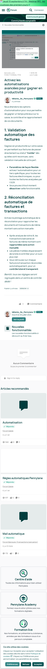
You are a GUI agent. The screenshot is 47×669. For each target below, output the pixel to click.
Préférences (12, 664)
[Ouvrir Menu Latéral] (3, 10)
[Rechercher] (30, 10)
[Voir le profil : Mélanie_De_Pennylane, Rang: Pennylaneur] (7, 100)
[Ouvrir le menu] (43, 25)
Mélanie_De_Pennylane (22, 98)
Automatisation (12, 422)
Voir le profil (19, 319)
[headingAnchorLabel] (22, 139)
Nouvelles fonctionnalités (14, 25)
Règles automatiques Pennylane (23, 478)
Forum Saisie (8, 431)
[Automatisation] (23, 405)
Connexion (39, 10)
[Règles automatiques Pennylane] (23, 461)
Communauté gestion (35, 17)
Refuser (25, 664)
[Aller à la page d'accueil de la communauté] (12, 10)
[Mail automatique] (23, 517)
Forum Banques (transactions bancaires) (20, 542)
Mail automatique (13, 533)
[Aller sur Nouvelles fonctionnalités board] (7, 328)
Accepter (38, 664)
